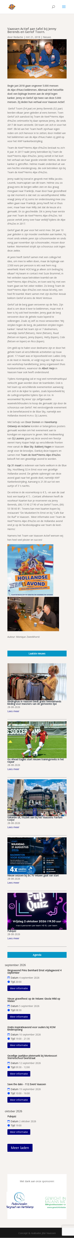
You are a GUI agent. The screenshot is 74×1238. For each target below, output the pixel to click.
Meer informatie (19, 988)
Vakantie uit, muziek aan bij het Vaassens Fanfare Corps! (34, 818)
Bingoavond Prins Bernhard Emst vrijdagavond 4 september (34, 971)
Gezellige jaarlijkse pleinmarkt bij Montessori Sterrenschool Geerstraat (32, 1057)
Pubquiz (11, 931)
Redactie (18, 37)
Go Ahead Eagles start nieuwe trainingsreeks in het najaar (35, 760)
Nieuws (47, 37)
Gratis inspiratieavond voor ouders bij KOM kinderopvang (31, 1028)
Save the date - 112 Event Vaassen (26, 1084)
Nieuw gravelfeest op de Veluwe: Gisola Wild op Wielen (33, 1000)
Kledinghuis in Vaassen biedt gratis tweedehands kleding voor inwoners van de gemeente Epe (34, 702)
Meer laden (20, 1147)
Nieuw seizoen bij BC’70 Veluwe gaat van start (33, 875)
